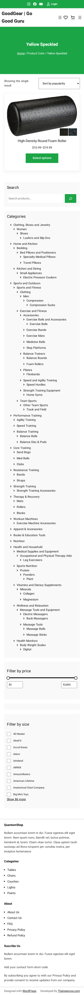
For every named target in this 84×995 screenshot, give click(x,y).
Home (21, 53)
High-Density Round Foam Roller (42, 141)
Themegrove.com (69, 991)
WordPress (29, 991)
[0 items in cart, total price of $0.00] (72, 17)
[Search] (70, 198)
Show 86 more (16, 799)
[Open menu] (59, 17)
